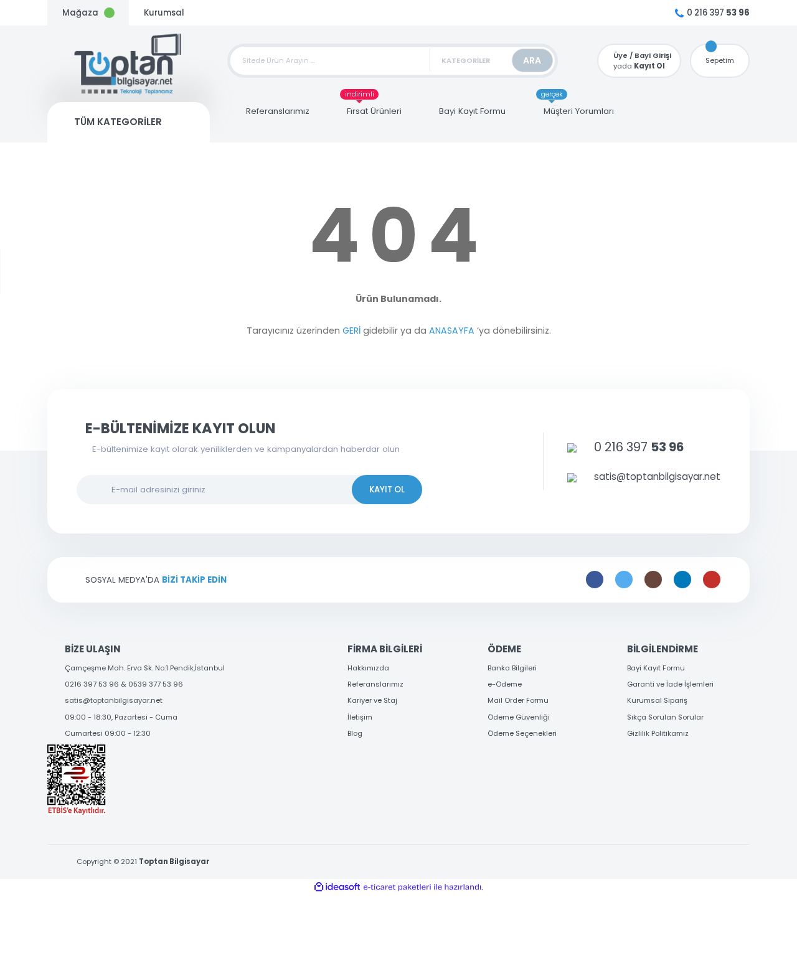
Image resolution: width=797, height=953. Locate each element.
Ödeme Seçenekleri (522, 733)
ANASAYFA (451, 330)
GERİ (351, 330)
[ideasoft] (337, 887)
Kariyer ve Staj (372, 700)
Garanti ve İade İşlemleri (670, 684)
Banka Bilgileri (512, 668)
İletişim (359, 717)
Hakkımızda (368, 668)
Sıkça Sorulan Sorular (665, 717)
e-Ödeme (505, 684)
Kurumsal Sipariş (657, 700)
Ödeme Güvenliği (519, 717)
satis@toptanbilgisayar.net (114, 700)
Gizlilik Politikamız (658, 733)
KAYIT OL (387, 489)
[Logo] (128, 64)
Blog (354, 733)
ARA (532, 60)
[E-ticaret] (397, 887)
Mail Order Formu (518, 700)
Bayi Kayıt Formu (656, 668)
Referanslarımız (375, 684)
